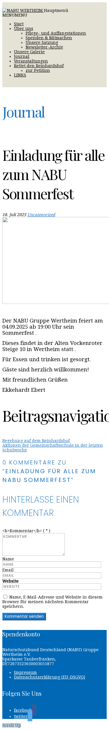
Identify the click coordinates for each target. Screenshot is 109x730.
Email (8, 570)
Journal (21, 56)
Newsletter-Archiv (44, 47)
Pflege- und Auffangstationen (56, 33)
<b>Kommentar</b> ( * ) (26, 530)
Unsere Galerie (29, 51)
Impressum (25, 672)
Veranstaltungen (31, 61)
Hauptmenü (56, 10)
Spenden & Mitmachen (49, 37)
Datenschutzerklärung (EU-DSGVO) (49, 677)
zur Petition (38, 70)
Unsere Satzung (42, 42)
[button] (14, 15)
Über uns (23, 28)
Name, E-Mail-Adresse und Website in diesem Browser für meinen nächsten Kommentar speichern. (52, 602)
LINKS (20, 75)
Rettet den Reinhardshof (39, 65)
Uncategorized (41, 214)
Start (19, 24)
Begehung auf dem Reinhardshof (36, 440)
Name (8, 559)
